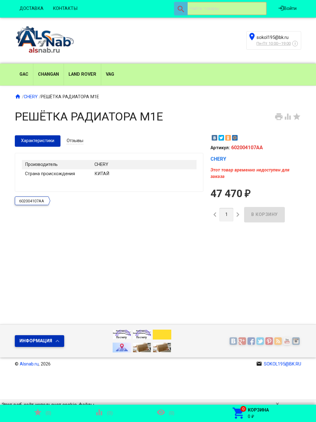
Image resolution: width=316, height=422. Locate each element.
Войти (287, 8)
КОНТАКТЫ (65, 8)
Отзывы (75, 140)
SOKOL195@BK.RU (278, 364)
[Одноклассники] (228, 138)
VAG (110, 74)
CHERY (31, 96)
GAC (23, 74)
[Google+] (243, 341)
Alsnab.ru (29, 364)
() (42, 412)
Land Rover (82, 74)
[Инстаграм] (296, 341)
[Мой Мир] (235, 138)
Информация (35, 341)
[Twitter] (221, 138)
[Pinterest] (269, 341)
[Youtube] (287, 341)
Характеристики (37, 140)
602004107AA (31, 201)
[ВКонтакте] (214, 138)
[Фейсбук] (251, 341)
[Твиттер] (260, 341)
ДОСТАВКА (31, 8)
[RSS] (278, 341)
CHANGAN (48, 74)
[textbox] (220, 8)
